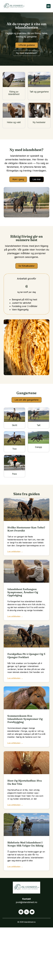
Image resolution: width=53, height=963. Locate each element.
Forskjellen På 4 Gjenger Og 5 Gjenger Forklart (26, 655)
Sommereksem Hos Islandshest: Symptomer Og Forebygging (25, 719)
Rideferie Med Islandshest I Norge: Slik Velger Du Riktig (25, 844)
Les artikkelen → (15, 551)
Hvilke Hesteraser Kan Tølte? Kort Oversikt (26, 529)
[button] (48, 6)
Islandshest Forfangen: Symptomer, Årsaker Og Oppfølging (22, 592)
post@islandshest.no (26, 902)
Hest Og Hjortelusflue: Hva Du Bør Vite (24, 782)
